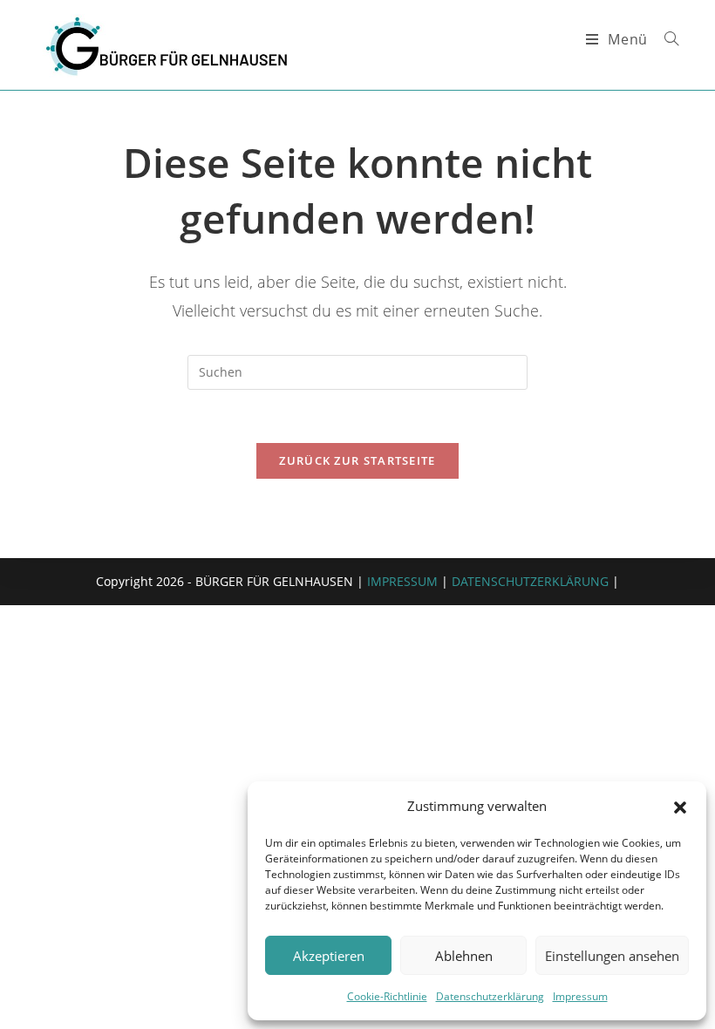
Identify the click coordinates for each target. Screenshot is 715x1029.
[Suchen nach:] (665, 39)
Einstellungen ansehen (612, 955)
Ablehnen (464, 955)
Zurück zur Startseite (357, 460)
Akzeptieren (328, 955)
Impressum (580, 996)
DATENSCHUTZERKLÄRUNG (530, 581)
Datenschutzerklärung (490, 996)
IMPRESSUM (402, 581)
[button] (680, 806)
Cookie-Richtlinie (387, 996)
